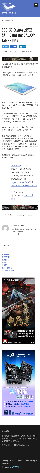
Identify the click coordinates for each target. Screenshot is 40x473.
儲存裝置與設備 (8, 271)
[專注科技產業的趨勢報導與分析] (9, 8)
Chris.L (6, 52)
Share (14, 46)
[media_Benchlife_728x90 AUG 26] (20, 207)
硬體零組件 (6, 257)
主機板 (4, 263)
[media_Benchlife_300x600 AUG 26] (18, 311)
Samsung (20, 215)
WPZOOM (16, 467)
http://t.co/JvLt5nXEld (21, 182)
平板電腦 (24, 52)
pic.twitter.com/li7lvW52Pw (24, 185)
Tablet (29, 215)
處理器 (4, 260)
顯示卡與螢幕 (7, 268)
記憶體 (4, 265)
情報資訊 (30, 52)
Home (4, 20)
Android (10, 215)
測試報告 (5, 255)
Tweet (6, 46)
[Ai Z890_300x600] (18, 383)
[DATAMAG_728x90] (20, 59)
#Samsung (16, 165)
